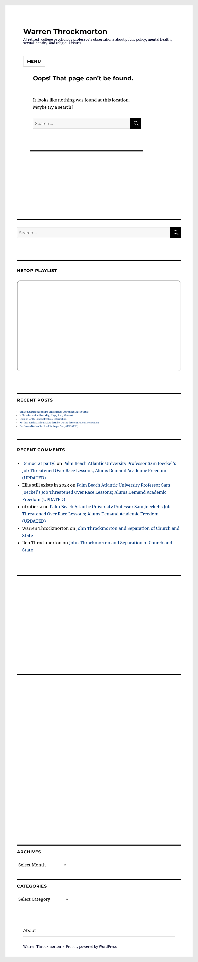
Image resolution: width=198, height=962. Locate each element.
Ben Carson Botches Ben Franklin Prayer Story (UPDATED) (49, 426)
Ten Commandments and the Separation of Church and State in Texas (54, 412)
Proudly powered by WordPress (91, 946)
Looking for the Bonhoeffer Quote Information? (43, 419)
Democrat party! (39, 463)
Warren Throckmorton (65, 31)
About (29, 930)
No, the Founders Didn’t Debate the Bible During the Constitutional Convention (59, 422)
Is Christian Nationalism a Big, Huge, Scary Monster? (46, 415)
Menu (34, 61)
